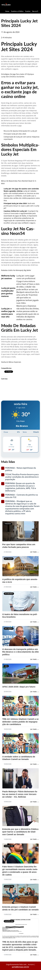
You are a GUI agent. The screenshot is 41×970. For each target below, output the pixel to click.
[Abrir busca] (37, 4)
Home (7, 11)
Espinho (27, 11)
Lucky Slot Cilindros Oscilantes (12, 77)
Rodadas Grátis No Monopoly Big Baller (16, 270)
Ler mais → (34, 552)
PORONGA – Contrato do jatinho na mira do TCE (21, 496)
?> (6, 532)
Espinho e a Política (17, 11)
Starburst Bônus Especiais (11, 362)
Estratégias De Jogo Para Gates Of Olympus (17, 74)
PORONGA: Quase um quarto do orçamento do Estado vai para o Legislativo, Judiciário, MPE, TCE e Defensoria (20, 487)
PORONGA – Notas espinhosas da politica (20, 469)
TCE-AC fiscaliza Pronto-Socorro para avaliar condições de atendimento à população (22, 476)
